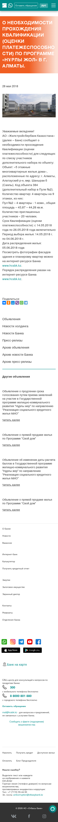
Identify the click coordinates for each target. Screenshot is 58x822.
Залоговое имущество (13, 586)
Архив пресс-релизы (17, 361)
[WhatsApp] (21, 303)
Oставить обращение (26, 5)
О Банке (6, 528)
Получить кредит (24, 752)
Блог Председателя (26, 760)
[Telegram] (26, 303)
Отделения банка (11, 619)
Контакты (7, 605)
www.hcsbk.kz (11, 265)
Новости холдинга (15, 326)
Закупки (6, 579)
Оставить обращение (14, 706)
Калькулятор (8, 561)
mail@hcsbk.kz (9, 712)
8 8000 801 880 (21, 695)
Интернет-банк (9, 554)
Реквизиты (7, 612)
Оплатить (7, 760)
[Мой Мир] (13, 303)
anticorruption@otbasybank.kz (28, 794)
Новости (6, 535)
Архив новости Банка (17, 354)
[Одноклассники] (8, 303)
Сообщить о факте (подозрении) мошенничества (26, 723)
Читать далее (11, 420)
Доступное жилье (46, 752)
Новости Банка (13, 333)
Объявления (11, 319)
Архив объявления (15, 347)
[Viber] (17, 303)
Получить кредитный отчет (15, 568)
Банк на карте (17, 664)
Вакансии (7, 542)
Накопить (7, 752)
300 (12, 687)
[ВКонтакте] (4, 303)
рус (43, 5)
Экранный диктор (11, 594)
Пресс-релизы (12, 340)
